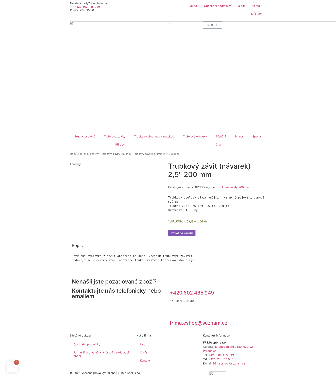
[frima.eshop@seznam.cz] (174, 313)
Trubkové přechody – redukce (154, 136)
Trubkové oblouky (195, 136)
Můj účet (256, 14)
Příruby (120, 144)
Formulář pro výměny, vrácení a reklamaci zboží (101, 354)
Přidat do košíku (182, 233)
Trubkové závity (114, 136)
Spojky (257, 136)
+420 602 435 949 (192, 293)
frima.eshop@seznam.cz (198, 323)
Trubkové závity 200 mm (116, 153)
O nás (241, 6)
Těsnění (221, 136)
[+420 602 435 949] (174, 283)
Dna (218, 144)
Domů (73, 153)
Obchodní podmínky (217, 6)
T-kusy (239, 136)
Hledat (161, 25)
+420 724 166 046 (220, 359)
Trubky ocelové (85, 136)
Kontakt (257, 6)
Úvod (193, 6)
